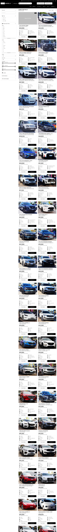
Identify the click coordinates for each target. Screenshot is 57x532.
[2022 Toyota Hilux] (47, 180)
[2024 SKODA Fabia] (28, 18)
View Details (23, 36)
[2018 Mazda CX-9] (28, 396)
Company (52, 6)
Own (48, 6)
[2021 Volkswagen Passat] (47, 18)
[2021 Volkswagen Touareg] (47, 72)
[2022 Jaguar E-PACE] (28, 451)
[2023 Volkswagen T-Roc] (28, 153)
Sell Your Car (48, 3)
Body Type (3, 57)
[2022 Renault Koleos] (47, 396)
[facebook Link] (55, 0)
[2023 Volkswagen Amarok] (47, 261)
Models (34, 6)
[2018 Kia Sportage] (47, 424)
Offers (44, 6)
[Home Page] (9, 3)
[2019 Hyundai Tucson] (47, 342)
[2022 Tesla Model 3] (28, 315)
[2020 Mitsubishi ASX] (47, 99)
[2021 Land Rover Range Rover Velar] (28, 478)
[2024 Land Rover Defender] (28, 99)
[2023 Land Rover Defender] (28, 126)
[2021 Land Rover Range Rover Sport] (28, 72)
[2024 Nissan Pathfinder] (28, 207)
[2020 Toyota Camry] (28, 369)
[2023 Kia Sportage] (28, 288)
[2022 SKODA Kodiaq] (47, 288)
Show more (8, 38)
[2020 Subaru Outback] (28, 261)
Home (30, 6)
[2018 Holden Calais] (28, 424)
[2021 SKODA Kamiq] (28, 342)
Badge (3, 54)
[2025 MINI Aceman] (47, 153)
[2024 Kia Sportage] (28, 234)
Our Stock (39, 6)
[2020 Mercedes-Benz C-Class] (47, 126)
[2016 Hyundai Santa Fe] (28, 180)
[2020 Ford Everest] (47, 451)
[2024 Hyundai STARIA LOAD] (47, 505)
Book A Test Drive (40, 3)
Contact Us (32, 36)
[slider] (2, 63)
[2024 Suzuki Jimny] (47, 45)
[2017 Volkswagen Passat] (47, 234)
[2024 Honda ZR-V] (47, 207)
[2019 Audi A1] (47, 478)
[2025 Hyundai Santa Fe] (28, 45)
